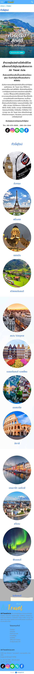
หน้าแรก (2, 6)
